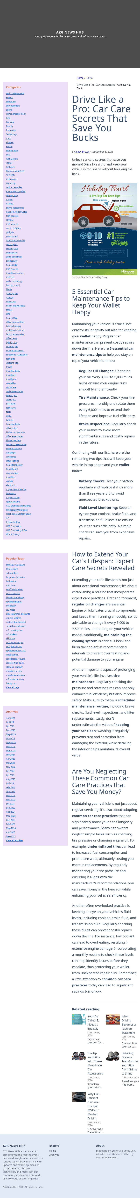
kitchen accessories (15, 432)
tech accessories (14, 187)
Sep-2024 (10, 791)
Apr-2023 (10, 758)
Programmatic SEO (15, 171)
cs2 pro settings (13, 618)
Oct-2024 (10, 762)
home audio (11, 264)
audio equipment (14, 256)
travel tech (11, 477)
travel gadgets (13, 371)
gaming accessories (15, 240)
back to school (13, 285)
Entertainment (13, 105)
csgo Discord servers (16, 675)
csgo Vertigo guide (15, 662)
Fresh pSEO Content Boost (18, 513)
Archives (54, 1154)
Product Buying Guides (17, 509)
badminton (11, 581)
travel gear (11, 379)
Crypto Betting (13, 522)
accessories (11, 236)
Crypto (9, 199)
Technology (11, 134)
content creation (14, 448)
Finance (9, 142)
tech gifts (10, 358)
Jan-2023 (10, 726)
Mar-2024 (11, 750)
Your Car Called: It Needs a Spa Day (93, 1022)
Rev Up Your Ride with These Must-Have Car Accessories (95, 1063)
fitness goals (12, 569)
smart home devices (15, 626)
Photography (12, 150)
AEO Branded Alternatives (18, 505)
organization (12, 473)
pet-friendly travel (14, 589)
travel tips (11, 452)
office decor (11, 338)
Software (10, 166)
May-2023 (11, 734)
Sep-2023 (10, 807)
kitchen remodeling (15, 597)
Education (11, 101)
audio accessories (14, 391)
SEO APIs (10, 175)
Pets (8, 118)
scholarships (12, 573)
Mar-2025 (11, 836)
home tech (11, 493)
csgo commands (14, 601)
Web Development (15, 93)
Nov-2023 (10, 795)
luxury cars (11, 683)
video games (12, 654)
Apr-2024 (10, 718)
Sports (9, 109)
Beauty (9, 126)
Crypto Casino (12, 497)
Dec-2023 (10, 730)
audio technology (14, 281)
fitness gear (11, 395)
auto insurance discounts (18, 613)
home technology (14, 464)
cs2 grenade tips (14, 646)
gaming (9, 297)
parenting (10, 403)
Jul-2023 (10, 783)
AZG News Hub (70, 32)
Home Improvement (15, 113)
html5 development (15, 564)
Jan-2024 (10, 803)
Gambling (10, 183)
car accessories (13, 228)
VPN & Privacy (12, 534)
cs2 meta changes (14, 642)
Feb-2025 (10, 824)
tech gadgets (12, 215)
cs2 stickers (11, 634)
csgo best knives (14, 671)
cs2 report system (14, 630)
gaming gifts (12, 293)
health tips (11, 301)
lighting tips (11, 342)
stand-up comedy (14, 666)
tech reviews (12, 269)
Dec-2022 (10, 799)
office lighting (12, 460)
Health (9, 146)
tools (8, 411)
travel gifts (11, 375)
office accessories (14, 436)
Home (80, 77)
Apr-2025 (10, 832)
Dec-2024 (10, 820)
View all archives (14, 840)
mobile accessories (15, 330)
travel (9, 366)
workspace (11, 387)
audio (8, 415)
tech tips (10, 277)
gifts (8, 313)
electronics (11, 485)
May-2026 (11, 828)
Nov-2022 (10, 767)
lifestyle (9, 220)
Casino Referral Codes (16, 211)
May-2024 (11, 742)
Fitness (9, 97)
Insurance (11, 130)
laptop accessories (15, 334)
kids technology (13, 326)
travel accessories (14, 273)
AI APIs (9, 203)
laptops (9, 420)
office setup (11, 428)
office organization (15, 322)
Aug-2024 (10, 811)
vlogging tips (12, 362)
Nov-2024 (10, 746)
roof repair (11, 585)
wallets (9, 481)
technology (11, 179)
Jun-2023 (10, 775)
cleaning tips (12, 248)
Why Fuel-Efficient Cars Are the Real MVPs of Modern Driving (94, 1106)
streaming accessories (17, 354)
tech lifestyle (12, 224)
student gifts (12, 346)
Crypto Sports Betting (16, 489)
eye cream (11, 605)
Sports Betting (13, 501)
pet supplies (12, 244)
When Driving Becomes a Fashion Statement (129, 1024)
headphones (12, 469)
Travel (9, 162)
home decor (12, 252)
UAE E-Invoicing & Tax (16, 530)
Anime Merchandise (15, 191)
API (7, 518)
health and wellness (15, 305)
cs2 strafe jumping (15, 679)
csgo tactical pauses (15, 658)
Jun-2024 (10, 771)
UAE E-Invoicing (13, 526)
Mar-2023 (11, 815)
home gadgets (13, 424)
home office (11, 318)
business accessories (16, 444)
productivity (11, 260)
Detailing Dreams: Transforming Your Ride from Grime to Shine (130, 1063)
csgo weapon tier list (16, 650)
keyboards (11, 456)
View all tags (12, 687)
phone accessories (15, 207)
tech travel (11, 407)
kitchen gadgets (13, 440)
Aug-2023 (10, 779)
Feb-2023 (10, 787)
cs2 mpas (10, 609)
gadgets (10, 232)
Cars (89, 77)
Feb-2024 (10, 754)
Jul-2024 (10, 722)
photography (12, 195)
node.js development (16, 622)
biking (9, 289)
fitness (9, 309)
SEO (8, 154)
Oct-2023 (10, 738)
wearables (11, 383)
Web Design (12, 158)
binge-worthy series (15, 577)
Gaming (10, 122)
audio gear (11, 399)
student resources (14, 350)
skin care (10, 638)
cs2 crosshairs (13, 593)
